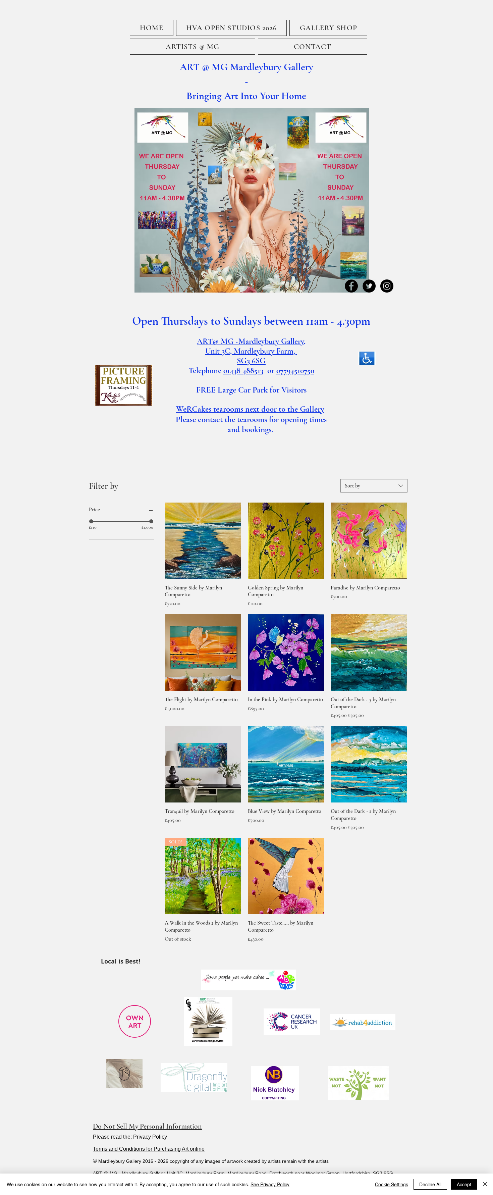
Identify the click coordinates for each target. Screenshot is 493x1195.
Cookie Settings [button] (391, 1184)
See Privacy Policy (270, 1184)
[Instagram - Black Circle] (386, 286)
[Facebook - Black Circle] (351, 286)
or (269, 370)
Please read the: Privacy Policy (130, 1137)
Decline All (430, 1184)
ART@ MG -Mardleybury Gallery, (251, 341)
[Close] (485, 1184)
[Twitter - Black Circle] (369, 286)
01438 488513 (243, 370)
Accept (464, 1184)
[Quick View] (203, 541)
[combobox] (373, 485)
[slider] (91, 521)
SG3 (244, 361)
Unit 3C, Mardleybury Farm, (251, 351)
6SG (259, 361)
